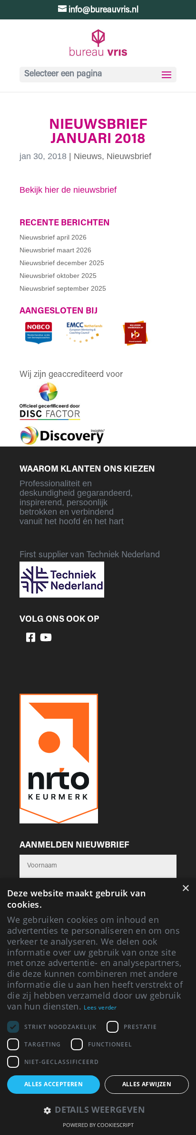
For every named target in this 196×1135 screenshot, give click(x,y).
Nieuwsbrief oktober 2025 (58, 275)
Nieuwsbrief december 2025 (62, 263)
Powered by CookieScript (98, 1124)
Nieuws (88, 156)
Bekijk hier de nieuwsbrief (68, 190)
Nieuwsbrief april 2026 (53, 237)
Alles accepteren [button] (53, 1084)
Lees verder (100, 1007)
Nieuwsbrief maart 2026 (55, 250)
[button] (98, 1110)
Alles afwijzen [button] (147, 1084)
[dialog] (98, 1006)
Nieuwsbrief (129, 156)
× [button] (185, 888)
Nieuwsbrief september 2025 (63, 288)
